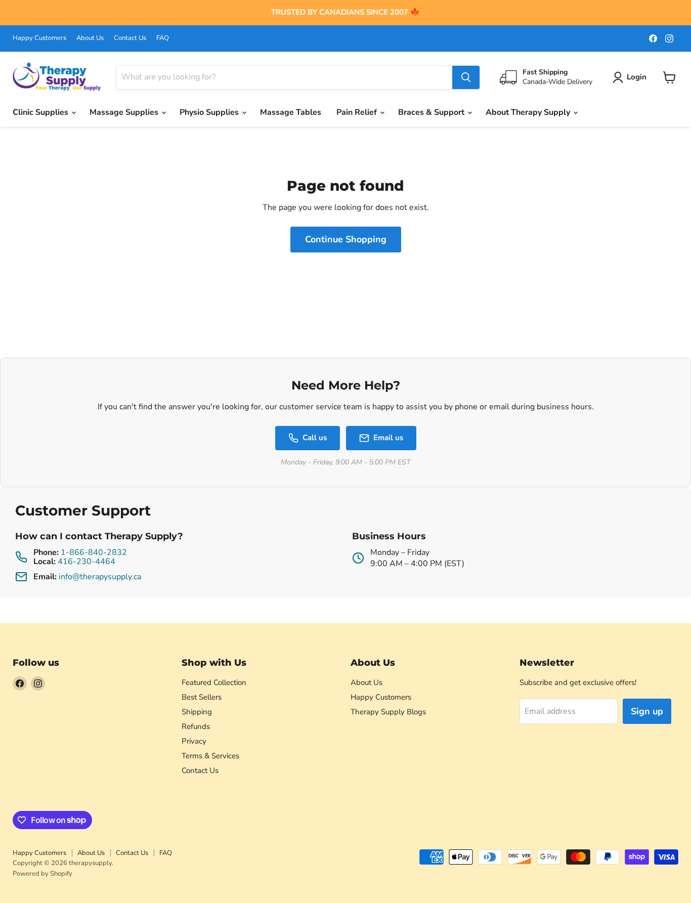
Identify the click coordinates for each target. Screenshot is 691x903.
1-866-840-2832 (94, 552)
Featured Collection (214, 682)
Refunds (196, 726)
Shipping (197, 712)
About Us (90, 38)
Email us (388, 438)
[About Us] (345, 13)
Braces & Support (432, 112)
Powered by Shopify (42, 873)
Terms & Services (210, 756)
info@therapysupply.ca (100, 576)
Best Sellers (202, 697)
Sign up (647, 711)
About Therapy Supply (529, 112)
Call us (315, 438)
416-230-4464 (86, 561)
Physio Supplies (210, 112)
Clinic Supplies (41, 112)
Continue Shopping (345, 239)
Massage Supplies (125, 112)
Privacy (194, 741)
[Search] (466, 77)
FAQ (162, 38)
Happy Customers (39, 38)
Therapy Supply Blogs (388, 712)
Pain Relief (357, 112)
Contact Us (130, 38)
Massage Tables (290, 112)
